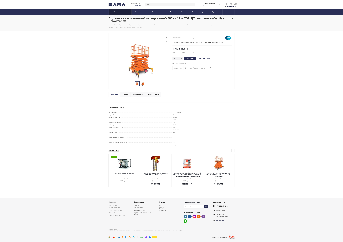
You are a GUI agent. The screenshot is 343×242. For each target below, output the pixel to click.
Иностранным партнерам (117, 215)
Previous (230, 150)
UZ (229, 7)
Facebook (190, 216)
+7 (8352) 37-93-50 (209, 4)
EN (233, 7)
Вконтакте (185, 216)
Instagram (194, 216)
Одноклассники (199, 216)
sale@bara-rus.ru (221, 210)
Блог (160, 205)
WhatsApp (185, 221)
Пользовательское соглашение (144, 217)
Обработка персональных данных (142, 213)
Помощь (136, 205)
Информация (139, 202)
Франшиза (112, 213)
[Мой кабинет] (219, 4)
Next (233, 150)
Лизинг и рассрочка (115, 210)
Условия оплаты (139, 208)
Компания (112, 202)
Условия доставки (139, 210)
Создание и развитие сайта (219, 237)
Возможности (163, 210)
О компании (113, 205)
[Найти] (193, 4)
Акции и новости (114, 208)
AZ (235, 7)
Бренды (161, 208)
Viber (203, 216)
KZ (227, 7)
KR (231, 7)
